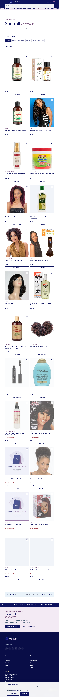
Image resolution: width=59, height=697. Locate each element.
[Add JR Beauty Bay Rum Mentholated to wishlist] (27, 494)
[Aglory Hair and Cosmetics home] (15, 2)
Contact (32, 655)
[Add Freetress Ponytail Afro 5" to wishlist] (52, 449)
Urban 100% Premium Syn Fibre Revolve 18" (40, 130)
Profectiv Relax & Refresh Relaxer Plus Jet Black (41, 433)
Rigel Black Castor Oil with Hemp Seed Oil (15, 130)
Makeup (34, 40)
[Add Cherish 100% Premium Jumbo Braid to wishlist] (52, 230)
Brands (31, 665)
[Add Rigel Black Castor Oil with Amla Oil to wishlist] (27, 57)
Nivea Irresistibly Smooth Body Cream (14, 478)
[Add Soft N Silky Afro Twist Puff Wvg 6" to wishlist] (52, 317)
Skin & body (28, 40)
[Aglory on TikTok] (9, 648)
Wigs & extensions (21, 40)
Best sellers (7, 665)
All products (8, 40)
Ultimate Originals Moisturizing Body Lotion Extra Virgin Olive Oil (42, 217)
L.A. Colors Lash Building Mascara (13, 390)
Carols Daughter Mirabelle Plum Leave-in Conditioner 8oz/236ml (15, 434)
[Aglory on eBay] (16, 648)
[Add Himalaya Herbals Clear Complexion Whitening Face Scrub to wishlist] (52, 539)
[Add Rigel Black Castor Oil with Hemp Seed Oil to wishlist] (27, 100)
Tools (39, 40)
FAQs (31, 667)
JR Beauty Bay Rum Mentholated (13, 524)
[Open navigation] (6, 2)
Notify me (17, 443)
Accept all (24, 693)
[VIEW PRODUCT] (17, 69)
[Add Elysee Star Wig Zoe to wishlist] (27, 273)
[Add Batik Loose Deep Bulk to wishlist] (27, 539)
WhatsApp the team (46, 594)
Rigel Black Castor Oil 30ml (36, 86)
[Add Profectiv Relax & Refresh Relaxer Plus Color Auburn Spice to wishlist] (52, 494)
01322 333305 (8, 679)
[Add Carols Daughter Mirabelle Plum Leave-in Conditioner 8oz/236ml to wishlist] (27, 403)
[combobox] (29, 5)
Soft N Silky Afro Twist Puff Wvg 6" (38, 346)
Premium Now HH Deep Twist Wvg (13, 260)
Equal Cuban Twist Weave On (12, 216)
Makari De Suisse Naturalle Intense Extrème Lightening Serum (15, 174)
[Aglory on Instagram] (6, 648)
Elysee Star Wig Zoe (10, 303)
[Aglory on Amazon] (19, 648)
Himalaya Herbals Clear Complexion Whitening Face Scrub (41, 570)
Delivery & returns (34, 658)
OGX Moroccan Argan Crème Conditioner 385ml (42, 390)
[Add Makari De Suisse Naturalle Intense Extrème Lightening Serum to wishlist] (27, 143)
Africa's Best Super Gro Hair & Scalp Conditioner (42, 173)
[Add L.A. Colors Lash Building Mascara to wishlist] (27, 360)
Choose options (41, 138)
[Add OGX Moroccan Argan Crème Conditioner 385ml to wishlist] (52, 360)
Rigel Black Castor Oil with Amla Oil (13, 86)
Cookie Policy (15, 690)
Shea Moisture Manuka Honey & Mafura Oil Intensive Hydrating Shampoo (15, 347)
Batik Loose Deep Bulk (10, 569)
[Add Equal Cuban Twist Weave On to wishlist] (27, 187)
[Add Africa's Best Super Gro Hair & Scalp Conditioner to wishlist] (52, 143)
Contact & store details (28, 626)
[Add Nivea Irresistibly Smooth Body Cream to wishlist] (27, 449)
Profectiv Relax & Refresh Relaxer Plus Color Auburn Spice (41, 525)
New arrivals (7, 662)
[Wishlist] (50, 2)
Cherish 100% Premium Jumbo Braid (39, 260)
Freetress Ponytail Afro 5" (36, 478)
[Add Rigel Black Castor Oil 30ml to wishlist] (52, 57)
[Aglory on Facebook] (13, 648)
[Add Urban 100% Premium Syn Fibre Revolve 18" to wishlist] (52, 100)
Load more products (29, 584)
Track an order (33, 660)
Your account (33, 662)
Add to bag (17, 94)
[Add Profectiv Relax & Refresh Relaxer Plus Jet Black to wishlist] (52, 403)
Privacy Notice (24, 690)
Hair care (14, 40)
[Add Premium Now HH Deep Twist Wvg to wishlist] (27, 230)
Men (43, 40)
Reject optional (13, 693)
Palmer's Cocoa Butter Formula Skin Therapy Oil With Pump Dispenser (41, 304)
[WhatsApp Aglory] (22, 648)
